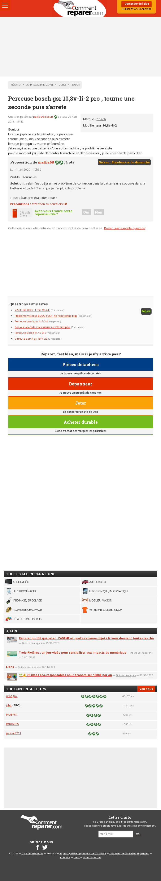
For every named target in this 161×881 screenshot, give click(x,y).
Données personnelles (122, 854)
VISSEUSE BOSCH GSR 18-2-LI (32, 310)
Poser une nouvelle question (124, 228)
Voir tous (146, 689)
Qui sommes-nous (32, 854)
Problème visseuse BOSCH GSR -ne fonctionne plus (46, 316)
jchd (9, 705)
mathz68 (46, 162)
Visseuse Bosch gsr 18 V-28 (31, 339)
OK (137, 834)
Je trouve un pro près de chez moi (80, 393)
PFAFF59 (11, 715)
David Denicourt (43, 117)
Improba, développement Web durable (83, 854)
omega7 (11, 696)
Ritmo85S (12, 724)
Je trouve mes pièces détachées (80, 373)
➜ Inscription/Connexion (136, 9)
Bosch (101, 119)
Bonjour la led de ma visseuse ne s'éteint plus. (42, 327)
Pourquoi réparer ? (141, 652)
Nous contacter (92, 858)
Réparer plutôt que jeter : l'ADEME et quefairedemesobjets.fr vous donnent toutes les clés (86, 638)
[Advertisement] (80, 46)
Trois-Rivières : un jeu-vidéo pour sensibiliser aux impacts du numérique (72, 652)
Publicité (65, 858)
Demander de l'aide (136, 4)
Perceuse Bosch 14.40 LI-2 (30, 333)
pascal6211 (13, 733)
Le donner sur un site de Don (80, 412)
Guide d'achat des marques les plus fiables (80, 431)
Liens (10, 667)
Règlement (143, 854)
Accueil (80, 8)
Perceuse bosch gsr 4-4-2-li (31, 321)
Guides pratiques (32, 643)
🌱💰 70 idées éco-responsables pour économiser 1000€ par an (65, 675)
